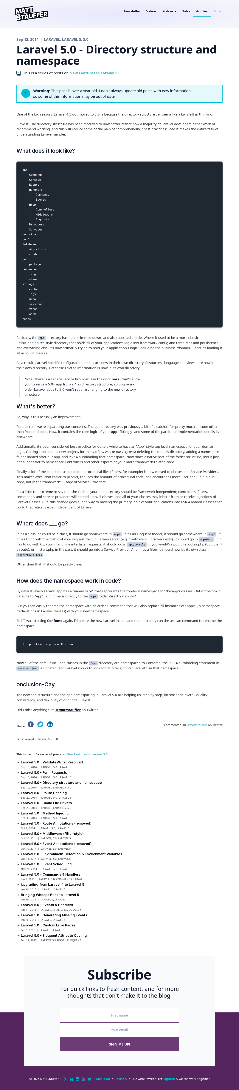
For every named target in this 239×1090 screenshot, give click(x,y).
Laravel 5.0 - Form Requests (44, 772)
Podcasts (169, 11)
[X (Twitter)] (65, 1079)
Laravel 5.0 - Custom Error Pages (48, 925)
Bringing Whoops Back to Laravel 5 (50, 895)
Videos (151, 11)
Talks (186, 11)
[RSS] (83, 1079)
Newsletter (132, 11)
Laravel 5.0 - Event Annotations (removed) (56, 844)
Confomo (54, 620)
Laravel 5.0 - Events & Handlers (47, 905)
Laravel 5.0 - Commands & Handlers (50, 874)
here (116, 379)
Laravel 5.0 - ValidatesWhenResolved (52, 762)
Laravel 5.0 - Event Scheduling (46, 864)
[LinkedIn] (77, 1079)
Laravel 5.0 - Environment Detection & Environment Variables (71, 854)
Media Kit (103, 1079)
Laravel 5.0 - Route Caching (44, 793)
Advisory (120, 1079)
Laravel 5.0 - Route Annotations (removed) (56, 823)
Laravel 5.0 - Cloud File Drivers (46, 803)
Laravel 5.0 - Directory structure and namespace (61, 783)
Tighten (169, 1079)
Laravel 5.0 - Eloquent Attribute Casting (54, 935)
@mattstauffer (68, 709)
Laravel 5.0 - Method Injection (46, 813)
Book (217, 11)
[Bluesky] (71, 1079)
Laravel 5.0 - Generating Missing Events (54, 915)
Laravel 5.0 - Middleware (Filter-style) (52, 834)
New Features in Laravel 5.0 (94, 73)
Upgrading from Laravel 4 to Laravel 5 (52, 884)
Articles (202, 11)
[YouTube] (89, 1079)
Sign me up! (119, 1044)
